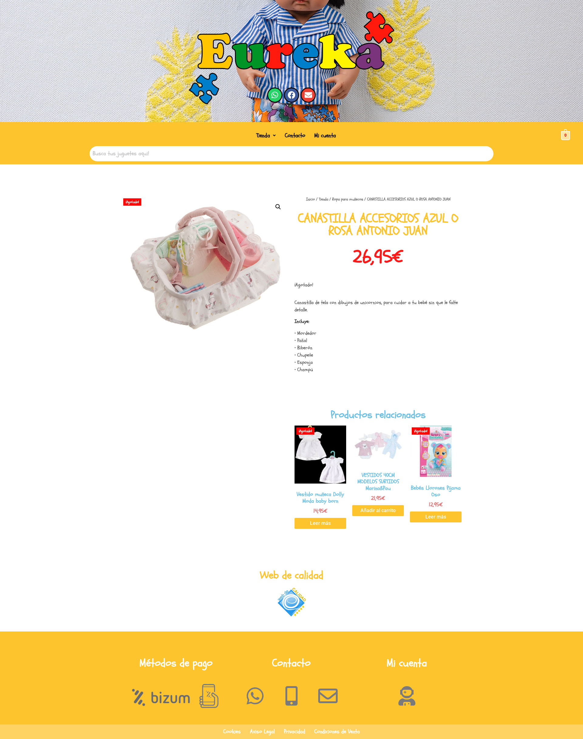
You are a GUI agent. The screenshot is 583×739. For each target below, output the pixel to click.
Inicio (310, 199)
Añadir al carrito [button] (378, 510)
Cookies (232, 731)
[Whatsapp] (274, 95)
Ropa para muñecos (347, 199)
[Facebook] (291, 95)
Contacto (295, 135)
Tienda (263, 135)
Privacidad (294, 731)
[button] (266, 135)
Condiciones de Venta (337, 731)
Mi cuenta (325, 135)
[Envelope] (308, 95)
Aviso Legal (262, 731)
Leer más (320, 523)
